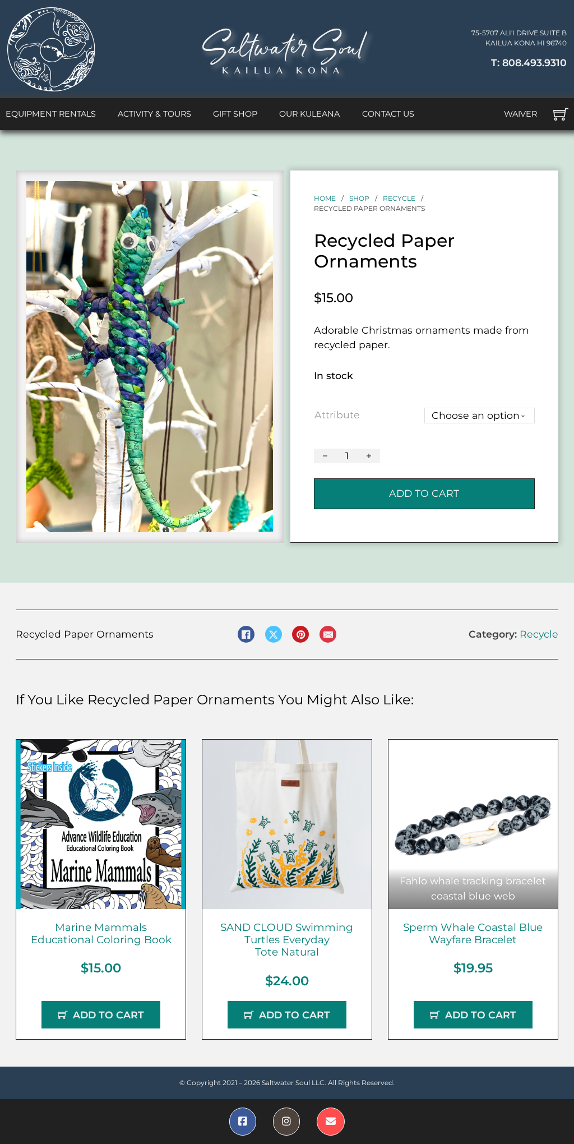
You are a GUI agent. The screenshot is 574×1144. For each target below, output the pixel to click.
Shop (359, 198)
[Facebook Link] (243, 1121)
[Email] (328, 634)
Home (325, 198)
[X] (273, 634)
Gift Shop (235, 114)
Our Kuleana (309, 114)
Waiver (520, 114)
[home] (51, 49)
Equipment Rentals (51, 114)
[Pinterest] (300, 634)
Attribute (337, 415)
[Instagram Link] (286, 1121)
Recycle (399, 198)
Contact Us (388, 114)
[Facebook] (246, 634)
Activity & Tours (154, 114)
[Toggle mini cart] (560, 114)
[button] (258, 196)
